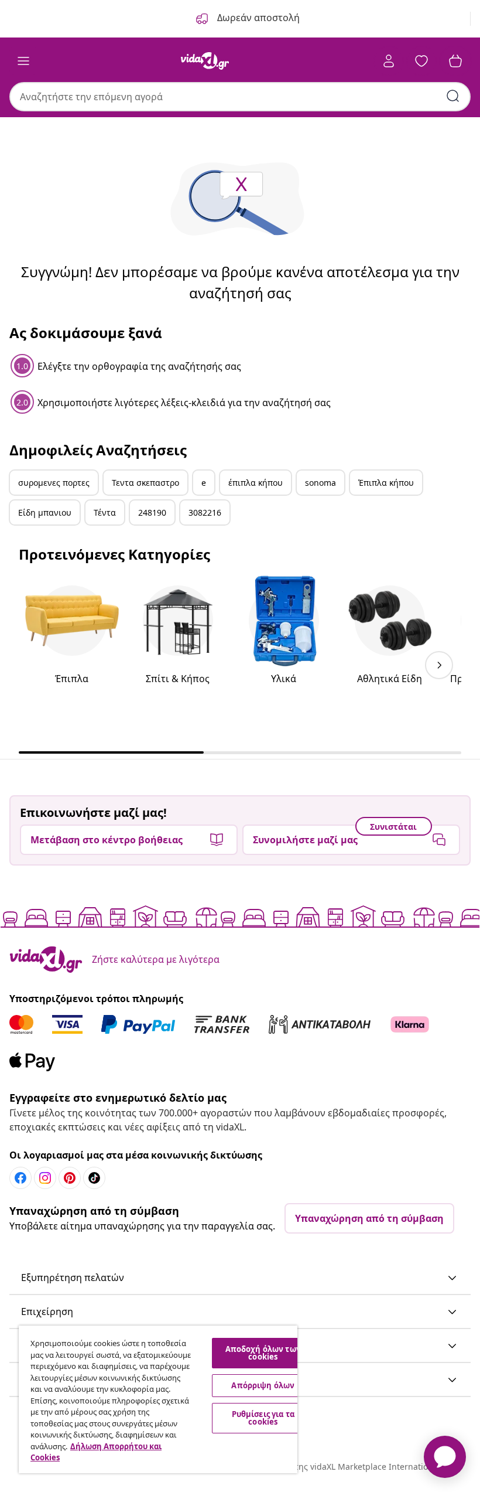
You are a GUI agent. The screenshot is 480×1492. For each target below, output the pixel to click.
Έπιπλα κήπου (386, 482)
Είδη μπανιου (44, 512)
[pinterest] (70, 1178)
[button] (240, 1278)
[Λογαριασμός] (388, 61)
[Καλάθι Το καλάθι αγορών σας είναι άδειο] (455, 61)
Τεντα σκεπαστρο (145, 482)
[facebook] (20, 1178)
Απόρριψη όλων (262, 1385)
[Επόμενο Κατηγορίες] (439, 665)
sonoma (320, 482)
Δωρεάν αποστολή (257, 17)
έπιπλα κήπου (255, 482)
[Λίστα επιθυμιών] (421, 61)
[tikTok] (94, 1178)
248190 (152, 512)
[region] (158, 1399)
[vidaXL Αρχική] (204, 61)
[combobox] (240, 96)
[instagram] (45, 1178)
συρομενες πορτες (54, 482)
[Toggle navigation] (23, 61)
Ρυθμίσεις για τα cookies (263, 1418)
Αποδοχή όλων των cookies (263, 1353)
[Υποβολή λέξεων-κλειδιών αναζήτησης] (453, 96)
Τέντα (105, 512)
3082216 (204, 512)
